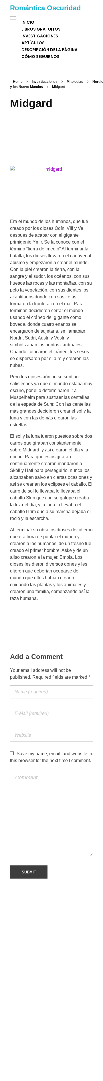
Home (18, 82)
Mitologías (75, 82)
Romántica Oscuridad (45, 8)
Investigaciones (45, 82)
